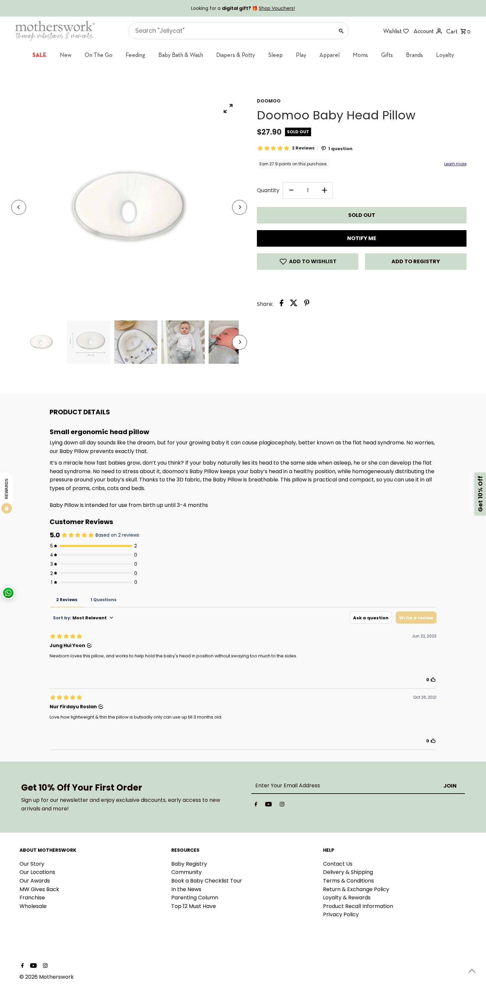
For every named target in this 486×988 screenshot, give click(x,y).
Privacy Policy (341, 914)
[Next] (239, 207)
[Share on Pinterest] (306, 304)
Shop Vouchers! (277, 8)
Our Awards (35, 881)
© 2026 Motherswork (47, 977)
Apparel (329, 54)
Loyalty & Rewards (347, 897)
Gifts (387, 54)
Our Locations (37, 872)
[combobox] (230, 30)
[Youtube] (268, 805)
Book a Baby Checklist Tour (206, 881)
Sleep (275, 54)
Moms (360, 54)
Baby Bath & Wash (180, 54)
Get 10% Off (480, 494)
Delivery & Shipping (348, 872)
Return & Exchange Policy (356, 889)
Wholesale (33, 906)
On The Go (98, 54)
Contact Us (337, 864)
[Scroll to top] (472, 970)
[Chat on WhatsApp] (8, 593)
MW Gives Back (39, 889)
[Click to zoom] (228, 108)
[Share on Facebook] (281, 304)
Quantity (268, 190)
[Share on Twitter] (294, 304)
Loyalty (445, 54)
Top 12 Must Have (193, 906)
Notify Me (361, 238)
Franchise (32, 897)
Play (301, 54)
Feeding (135, 54)
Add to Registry (415, 261)
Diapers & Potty (235, 54)
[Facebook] (256, 805)
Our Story (32, 864)
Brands (414, 54)
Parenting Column (194, 897)
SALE (39, 54)
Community (186, 872)
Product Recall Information (358, 906)
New (65, 54)
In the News (186, 889)
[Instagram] (282, 805)
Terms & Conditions (348, 881)
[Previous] (18, 207)
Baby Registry (189, 864)
